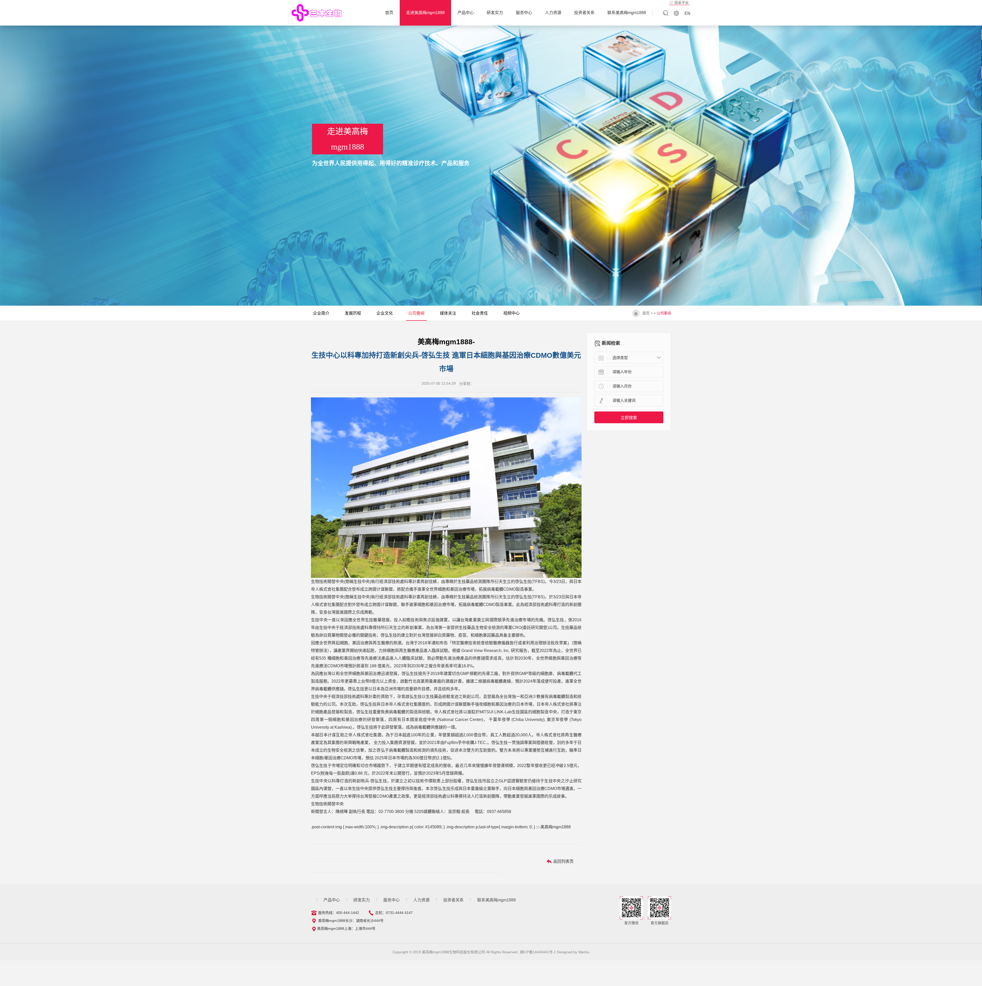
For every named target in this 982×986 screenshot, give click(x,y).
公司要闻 (416, 313)
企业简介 (321, 313)
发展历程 (353, 313)
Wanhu (583, 952)
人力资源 (553, 12)
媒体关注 (448, 313)
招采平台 (681, 3)
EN (687, 13)
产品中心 (465, 12)
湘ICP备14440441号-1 (538, 952)
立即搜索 (629, 418)
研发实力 (495, 12)
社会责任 (480, 313)
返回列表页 (563, 861)
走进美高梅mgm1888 (425, 12)
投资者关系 (584, 12)
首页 (646, 313)
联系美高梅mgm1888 (626, 12)
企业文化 (384, 313)
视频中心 (511, 313)
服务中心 (524, 12)
